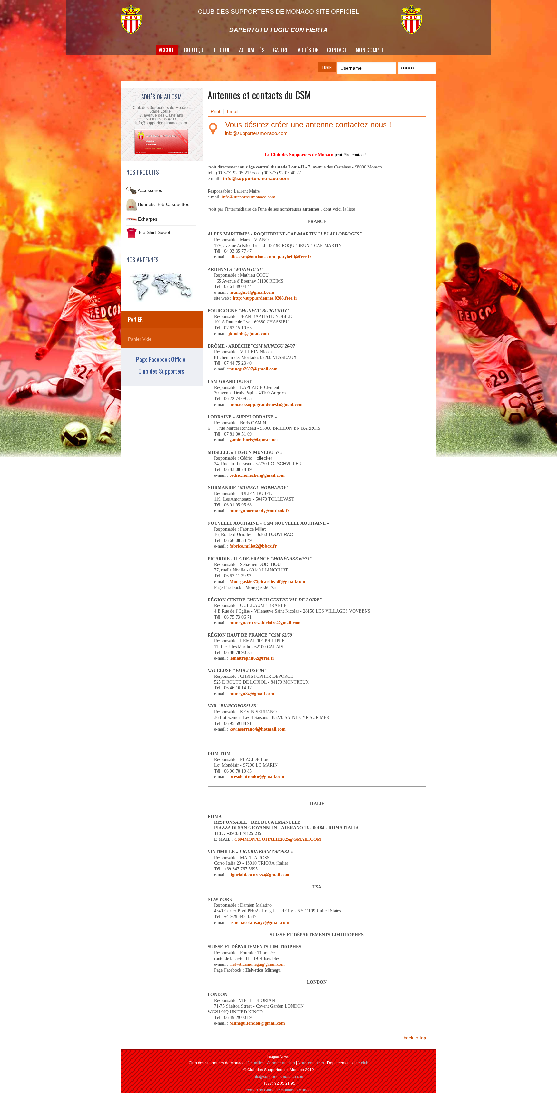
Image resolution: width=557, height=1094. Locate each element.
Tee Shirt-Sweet (154, 232)
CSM (138, 19)
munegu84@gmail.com (252, 693)
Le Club (222, 50)
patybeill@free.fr (294, 256)
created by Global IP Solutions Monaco (279, 1090)
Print (215, 111)
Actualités (252, 50)
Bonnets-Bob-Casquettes (163, 204)
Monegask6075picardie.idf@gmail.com (267, 581)
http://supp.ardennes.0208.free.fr (265, 298)
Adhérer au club (281, 1063)
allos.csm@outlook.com (252, 256)
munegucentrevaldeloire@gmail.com (265, 622)
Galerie (281, 50)
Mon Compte (370, 50)
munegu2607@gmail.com (253, 369)
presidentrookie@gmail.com (257, 776)
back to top (415, 1037)
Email (232, 111)
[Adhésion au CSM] (161, 153)
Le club (362, 1063)
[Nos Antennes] (161, 287)
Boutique (195, 50)
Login (327, 67)
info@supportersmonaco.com (256, 133)
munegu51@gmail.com (252, 292)
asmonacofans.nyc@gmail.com (259, 922)
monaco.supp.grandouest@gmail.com (266, 404)
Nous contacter (311, 1063)
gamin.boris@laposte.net (254, 439)
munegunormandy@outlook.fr (259, 510)
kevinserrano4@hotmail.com (258, 729)
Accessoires (150, 190)
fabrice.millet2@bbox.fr (253, 546)
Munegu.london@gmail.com (257, 1023)
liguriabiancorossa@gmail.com (259, 874)
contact (337, 50)
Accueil (167, 50)
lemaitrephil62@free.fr (252, 658)
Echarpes (147, 219)
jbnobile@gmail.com (248, 333)
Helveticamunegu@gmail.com (257, 964)
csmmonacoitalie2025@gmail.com (277, 839)
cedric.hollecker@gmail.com (257, 475)
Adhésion (308, 50)
